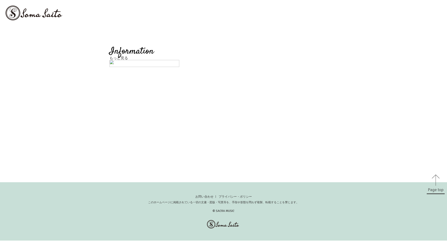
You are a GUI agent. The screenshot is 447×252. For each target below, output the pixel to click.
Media (370, 26)
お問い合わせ (204, 196)
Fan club (336, 33)
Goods (314, 33)
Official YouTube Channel (419, 33)
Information (345, 26)
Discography (410, 26)
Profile (437, 26)
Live (387, 26)
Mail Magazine (365, 33)
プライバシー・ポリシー (235, 196)
